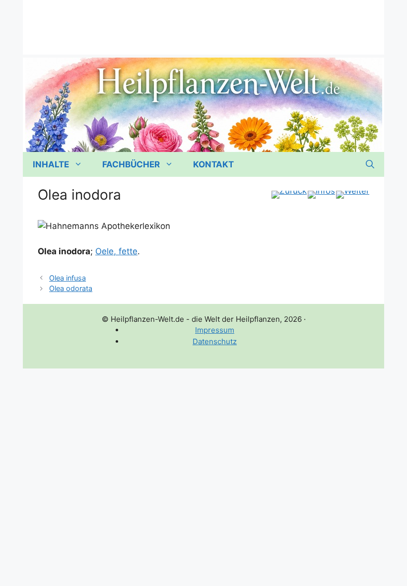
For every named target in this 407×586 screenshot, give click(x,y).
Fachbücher (131, 164)
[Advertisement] (203, 22)
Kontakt (213, 164)
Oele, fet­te (116, 251)
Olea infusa (67, 278)
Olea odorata (70, 288)
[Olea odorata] (352, 195)
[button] (370, 164)
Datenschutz (215, 341)
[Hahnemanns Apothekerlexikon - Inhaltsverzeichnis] (321, 195)
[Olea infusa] (289, 195)
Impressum (214, 330)
